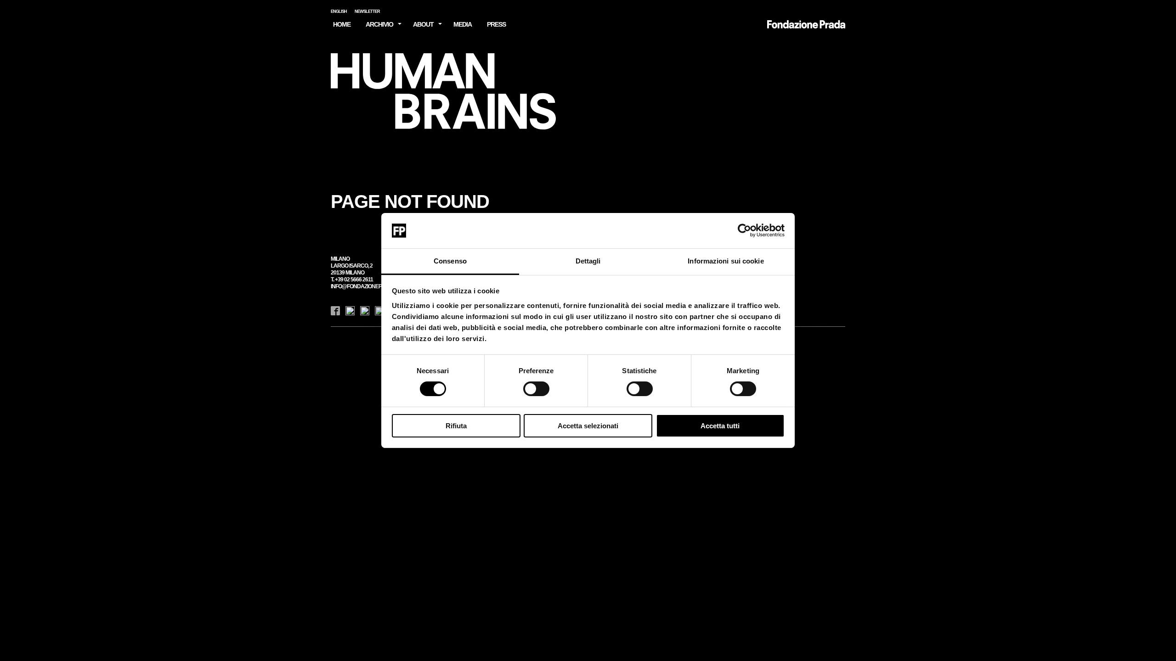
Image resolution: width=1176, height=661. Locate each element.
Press (496, 24)
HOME (342, 24)
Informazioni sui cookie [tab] (725, 261)
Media (462, 24)
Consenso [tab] (450, 261)
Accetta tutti (720, 426)
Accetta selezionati (588, 426)
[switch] (536, 388)
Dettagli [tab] (588, 261)
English (339, 11)
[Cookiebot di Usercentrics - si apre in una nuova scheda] (744, 230)
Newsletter (367, 11)
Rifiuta (456, 426)
